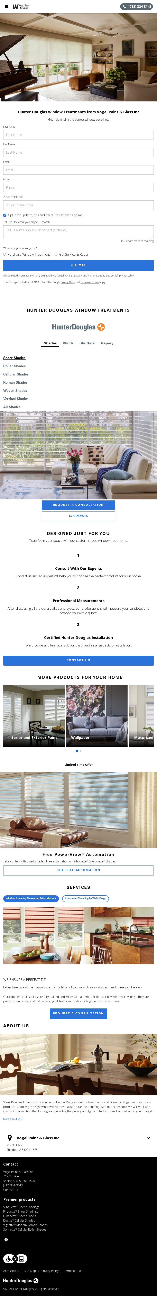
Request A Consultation (78, 505)
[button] (6, 6)
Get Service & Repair (74, 254)
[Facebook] (6, 1239)
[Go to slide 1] (77, 751)
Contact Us (79, 660)
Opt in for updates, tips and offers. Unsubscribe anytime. (45, 215)
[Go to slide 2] (80, 751)
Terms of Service (90, 282)
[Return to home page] (25, 6)
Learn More (78, 516)
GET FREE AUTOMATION (78, 870)
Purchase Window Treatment (29, 254)
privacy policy (126, 275)
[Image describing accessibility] (15, 1259)
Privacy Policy (68, 282)
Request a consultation (78, 1013)
